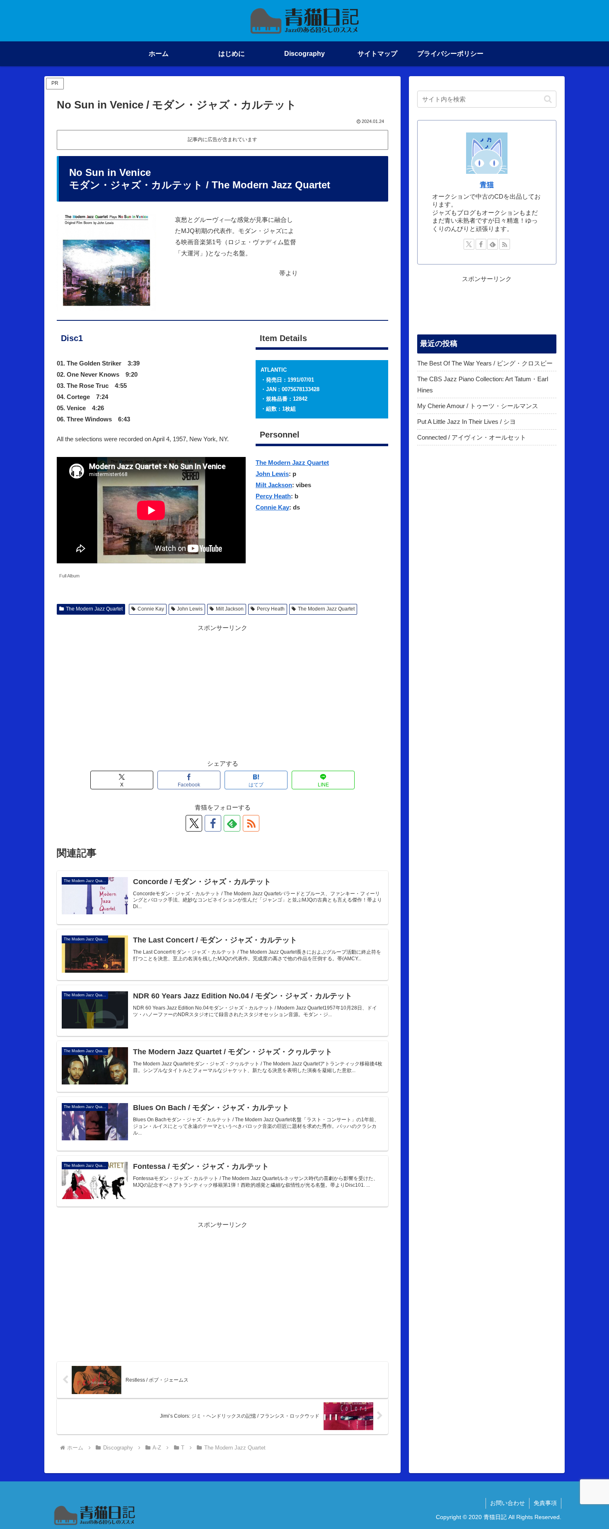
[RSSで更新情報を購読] (251, 823)
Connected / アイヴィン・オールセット (471, 437)
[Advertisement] (222, 691)
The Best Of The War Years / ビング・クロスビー (485, 363)
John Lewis (272, 473)
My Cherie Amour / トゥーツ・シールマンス (477, 405)
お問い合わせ (507, 1503)
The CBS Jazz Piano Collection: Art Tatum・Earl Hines (482, 384)
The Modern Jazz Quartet (292, 462)
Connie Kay (272, 507)
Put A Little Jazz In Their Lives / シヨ (466, 421)
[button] (548, 99)
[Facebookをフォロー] (213, 823)
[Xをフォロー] (194, 823)
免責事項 (545, 1503)
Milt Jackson (274, 484)
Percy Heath (273, 496)
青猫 (487, 184)
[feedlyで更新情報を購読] (232, 823)
